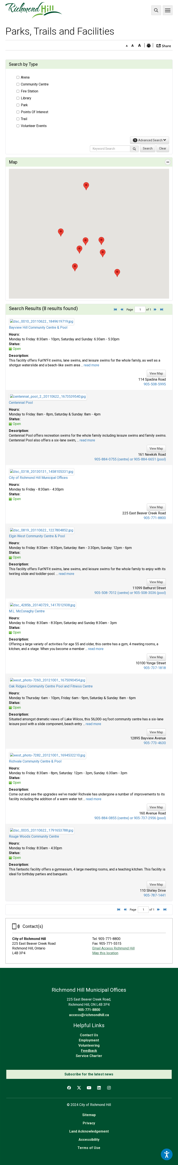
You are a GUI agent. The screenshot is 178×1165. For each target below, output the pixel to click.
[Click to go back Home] (33, 10)
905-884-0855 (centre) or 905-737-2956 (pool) (130, 818)
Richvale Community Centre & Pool (35, 761)
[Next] (157, 309)
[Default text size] (132, 44)
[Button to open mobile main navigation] (168, 10)
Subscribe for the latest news (88, 1074)
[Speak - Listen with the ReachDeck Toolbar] (167, 1154)
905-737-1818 (155, 668)
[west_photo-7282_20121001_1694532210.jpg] (47, 755)
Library (26, 98)
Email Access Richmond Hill (113, 948)
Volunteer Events (34, 126)
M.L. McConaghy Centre (27, 611)
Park (24, 105)
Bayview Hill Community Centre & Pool (38, 327)
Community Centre (35, 84)
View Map (156, 373)
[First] (117, 309)
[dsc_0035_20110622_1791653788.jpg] (41, 830)
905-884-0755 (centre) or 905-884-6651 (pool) (130, 459)
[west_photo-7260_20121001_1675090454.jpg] (47, 680)
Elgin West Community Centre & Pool (37, 536)
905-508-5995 (155, 384)
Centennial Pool (21, 403)
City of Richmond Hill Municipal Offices (38, 478)
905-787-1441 (155, 895)
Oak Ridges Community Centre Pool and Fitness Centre (51, 686)
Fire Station (29, 91)
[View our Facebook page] (69, 1087)
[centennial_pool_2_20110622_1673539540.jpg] (48, 396)
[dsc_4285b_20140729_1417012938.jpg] (42, 605)
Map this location (105, 953)
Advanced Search (148, 140)
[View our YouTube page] (89, 1087)
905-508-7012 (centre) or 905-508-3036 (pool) (130, 593)
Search (156, 10)
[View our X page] (79, 1087)
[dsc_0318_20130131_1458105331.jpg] (41, 471)
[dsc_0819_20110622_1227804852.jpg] (41, 530)
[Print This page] (149, 45)
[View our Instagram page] (109, 1087)
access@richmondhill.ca (89, 1015)
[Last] (163, 309)
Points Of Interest (34, 112)
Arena (25, 77)
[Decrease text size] (126, 44)
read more (91, 365)
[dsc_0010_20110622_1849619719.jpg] (41, 321)
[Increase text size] (139, 44)
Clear (162, 148)
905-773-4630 (155, 743)
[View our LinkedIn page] (99, 1087)
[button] (164, 45)
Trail (24, 119)
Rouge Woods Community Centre (34, 836)
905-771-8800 (155, 518)
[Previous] (123, 309)
